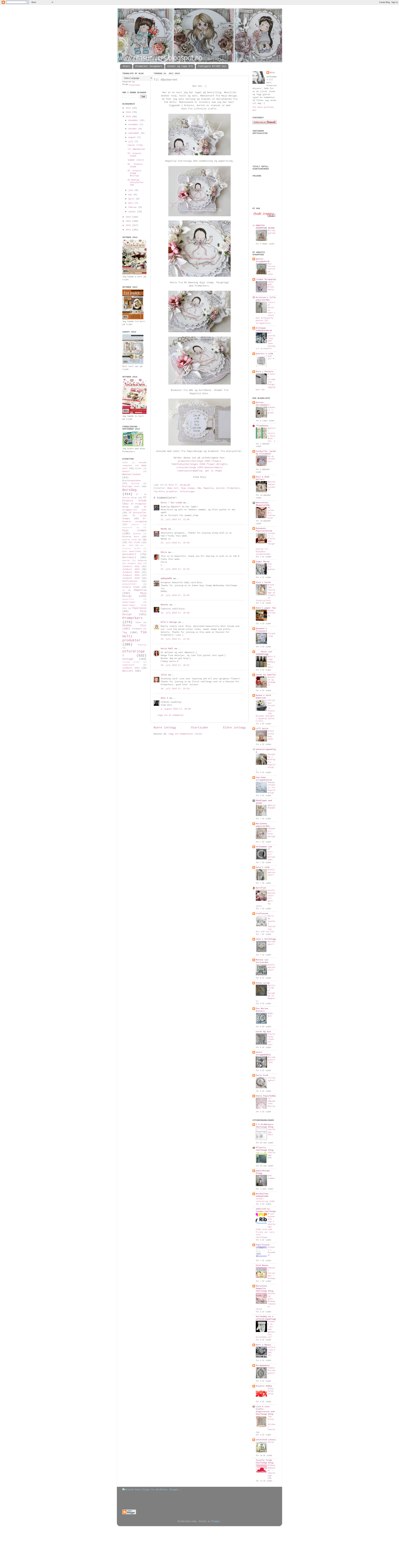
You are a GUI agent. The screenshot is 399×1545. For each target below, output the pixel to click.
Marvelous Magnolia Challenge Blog (264, 1288)
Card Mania (262, 1265)
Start (126, 66)
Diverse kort (130, 537)
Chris (164, 552)
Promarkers (233, 488)
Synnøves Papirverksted (264, 529)
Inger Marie (262, 562)
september (134, 133)
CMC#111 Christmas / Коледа (271, 1273)
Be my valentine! (271, 459)
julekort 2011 (130, 668)
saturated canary (266, 1440)
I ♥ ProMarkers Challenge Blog (264, 1125)
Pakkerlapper (128, 602)
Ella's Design (169, 622)
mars (131, 203)
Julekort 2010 (134, 564)
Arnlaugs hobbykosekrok (264, 329)
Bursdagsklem (271, 231)
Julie (164, 675)
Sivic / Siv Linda (171, 503)
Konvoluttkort (129, 584)
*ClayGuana (262, 426)
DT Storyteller (138, 513)
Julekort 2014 (130, 572)
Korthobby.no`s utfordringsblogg (266, 1317)
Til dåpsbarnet (136, 149)
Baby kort (173, 488)
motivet (220, 488)
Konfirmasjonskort (271, 872)
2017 (129, 108)
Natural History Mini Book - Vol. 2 (271, 434)
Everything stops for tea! (271, 1039)
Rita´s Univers (264, 371)
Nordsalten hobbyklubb (262, 1195)
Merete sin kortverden (262, 961)
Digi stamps (188, 488)
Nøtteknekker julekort (271, 486)
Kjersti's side (264, 354)
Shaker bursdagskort (271, 1370)
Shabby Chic (134, 625)
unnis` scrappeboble (263, 1053)
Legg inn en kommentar (171, 715)
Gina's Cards (263, 582)
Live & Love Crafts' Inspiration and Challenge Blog (265, 1410)
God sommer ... (271, 1178)
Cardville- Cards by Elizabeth (266, 452)
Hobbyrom (142, 561)
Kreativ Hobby (264, 1386)
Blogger (215, 1521)
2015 (129, 116)
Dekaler (135, 525)
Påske (138, 623)
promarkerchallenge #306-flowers (199, 461)
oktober (133, 129)
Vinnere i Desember (271, 1251)
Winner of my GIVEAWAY (271, 681)
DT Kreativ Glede (134, 499)
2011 (129, 230)
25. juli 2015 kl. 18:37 (175, 665)
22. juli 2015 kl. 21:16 (175, 639)
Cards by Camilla (266, 675)
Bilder (138, 469)
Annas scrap (262, 983)
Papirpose (139, 608)
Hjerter (126, 561)
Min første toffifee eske (271, 269)
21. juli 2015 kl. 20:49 (175, 543)
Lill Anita (262, 728)
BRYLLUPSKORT (271, 806)
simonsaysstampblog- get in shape (199, 471)
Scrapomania (262, 1365)
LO (123, 590)
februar (133, 207)
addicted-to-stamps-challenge (266, 1210)
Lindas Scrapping (266, 279)
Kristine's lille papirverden (266, 298)
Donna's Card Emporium (263, 696)
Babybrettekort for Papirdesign (271, 787)
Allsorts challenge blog (264, 1148)
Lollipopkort (271, 1079)
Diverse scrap (129, 540)
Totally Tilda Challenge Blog (264, 1461)
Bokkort (126, 471)
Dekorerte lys (130, 528)
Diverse (137, 534)
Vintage (127, 659)
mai (130, 194)
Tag (124, 632)
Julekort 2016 (130, 578)
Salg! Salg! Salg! (271, 1391)
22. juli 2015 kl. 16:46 (175, 613)
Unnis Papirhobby (266, 1096)
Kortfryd (261, 888)
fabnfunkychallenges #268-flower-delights (199, 464)
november (133, 124)
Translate (134, 85)
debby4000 (166, 578)
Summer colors (136, 160)
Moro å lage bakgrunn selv (271, 662)
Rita (272, 72)
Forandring (271, 634)
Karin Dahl (167, 648)
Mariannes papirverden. (263, 825)
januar (132, 212)
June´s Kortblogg (266, 939)
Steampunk (137, 629)
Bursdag (129, 490)
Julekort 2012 (130, 566)
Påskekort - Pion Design (271, 833)
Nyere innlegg (165, 727)
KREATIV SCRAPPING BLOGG (265, 226)
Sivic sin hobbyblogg (264, 653)
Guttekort (129, 554)
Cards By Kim (263, 1032)
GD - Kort (128, 545)
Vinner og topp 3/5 (180, 66)
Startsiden (199, 727)
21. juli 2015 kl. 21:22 (175, 569)
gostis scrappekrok (262, 260)
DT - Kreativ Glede (135, 165)
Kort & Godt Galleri (262, 478)
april (132, 199)
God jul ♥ (271, 357)
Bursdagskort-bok (271, 1060)
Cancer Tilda (135, 145)
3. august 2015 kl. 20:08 (176, 709)
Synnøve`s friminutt (261, 629)
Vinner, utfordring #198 (265, 1200)
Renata (164, 605)
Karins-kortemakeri (262, 403)
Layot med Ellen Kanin (271, 286)
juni (131, 190)
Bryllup (135, 483)
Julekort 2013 (130, 569)
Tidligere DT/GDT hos (212, 66)
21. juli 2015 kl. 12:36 (175, 519)
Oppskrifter (128, 599)
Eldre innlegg (234, 727)
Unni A (164, 698)
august (132, 137)
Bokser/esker (131, 474)
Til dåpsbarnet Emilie (271, 1102)
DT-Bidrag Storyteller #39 (136, 182)
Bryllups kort (130, 486)
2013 (129, 221)
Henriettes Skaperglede (262, 504)
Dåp (199, 488)
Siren (271, 1442)
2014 (129, 217)
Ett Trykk (134, 542)
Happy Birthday (271, 613)
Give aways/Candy (131, 551)
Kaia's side (262, 867)
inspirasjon (128, 665)
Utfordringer (187, 491)
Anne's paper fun (266, 608)
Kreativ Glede (130, 587)
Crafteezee (262, 913)
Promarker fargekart (148, 66)
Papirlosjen (262, 1245)
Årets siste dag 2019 (271, 735)
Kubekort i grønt (271, 410)
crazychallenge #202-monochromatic (199, 467)
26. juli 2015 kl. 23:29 (175, 689)
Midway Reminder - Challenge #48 (271, 1471)
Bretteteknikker (131, 481)
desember (133, 120)
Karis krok (262, 1075)
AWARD (125, 463)
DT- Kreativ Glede (134, 154)
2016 (129, 112)
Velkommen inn (264, 847)
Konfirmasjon (129, 581)
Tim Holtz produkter (165, 491)
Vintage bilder (131, 662)
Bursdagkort (271, 942)
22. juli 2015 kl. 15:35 (175, 595)
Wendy (164, 529)
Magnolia (209, 488)
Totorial (142, 645)
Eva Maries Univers (262, 1009)
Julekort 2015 (130, 575)
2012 (129, 225)
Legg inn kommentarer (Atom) (185, 734)
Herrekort (129, 557)
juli (131, 141)
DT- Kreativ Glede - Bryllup (134, 173)
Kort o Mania (263, 1345)
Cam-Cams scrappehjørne (264, 778)
